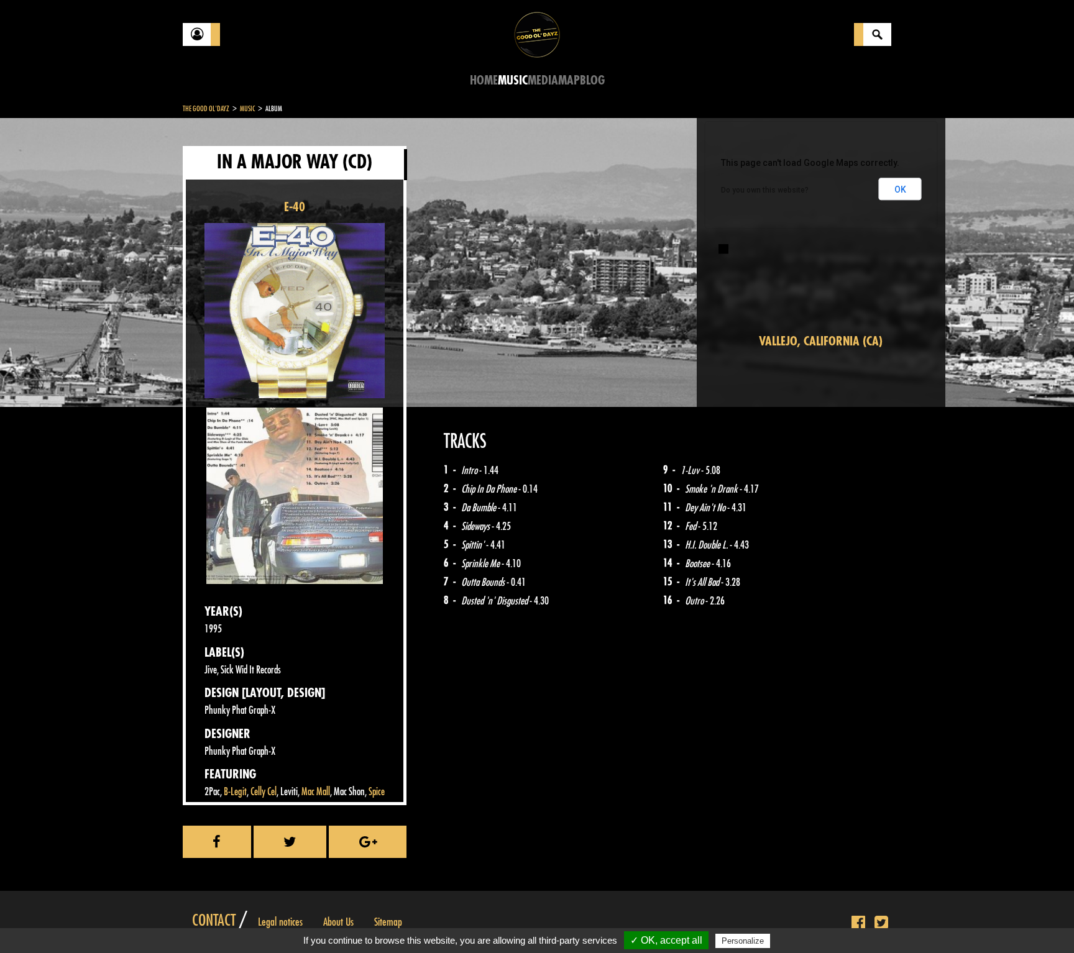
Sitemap (388, 922)
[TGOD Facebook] (858, 923)
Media (543, 80)
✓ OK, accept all (666, 940)
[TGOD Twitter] (881, 923)
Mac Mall (315, 792)
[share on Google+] (367, 842)
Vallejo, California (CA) (821, 341)
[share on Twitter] (290, 842)
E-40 (294, 207)
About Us (338, 922)
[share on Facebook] (217, 842)
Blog (592, 80)
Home (484, 80)
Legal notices (280, 922)
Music (513, 80)
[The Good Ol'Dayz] (537, 34)
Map (569, 80)
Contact (214, 921)
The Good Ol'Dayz (206, 108)
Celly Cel (263, 792)
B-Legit (235, 792)
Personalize (743, 941)
